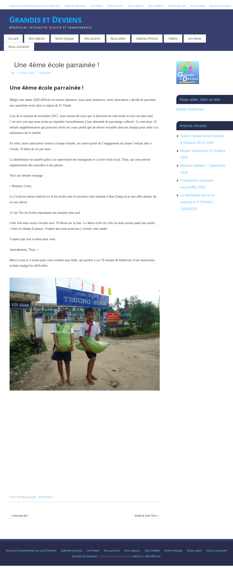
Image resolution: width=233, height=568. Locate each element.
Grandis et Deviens (45, 19)
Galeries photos (75, 6)
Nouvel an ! (19, 516)
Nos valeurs (136, 6)
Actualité (45, 73)
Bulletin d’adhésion (190, 109)
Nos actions (115, 6)
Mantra (137, 556)
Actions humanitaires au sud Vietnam (34, 6)
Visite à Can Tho (146, 516)
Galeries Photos (147, 38)
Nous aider (197, 6)
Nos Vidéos (155, 6)
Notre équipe (177, 6)
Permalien (45, 497)
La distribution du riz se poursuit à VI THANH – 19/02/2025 (197, 202)
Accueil (13, 38)
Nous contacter (220, 6)
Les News (96, 6)
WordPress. (153, 556)
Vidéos (173, 38)
